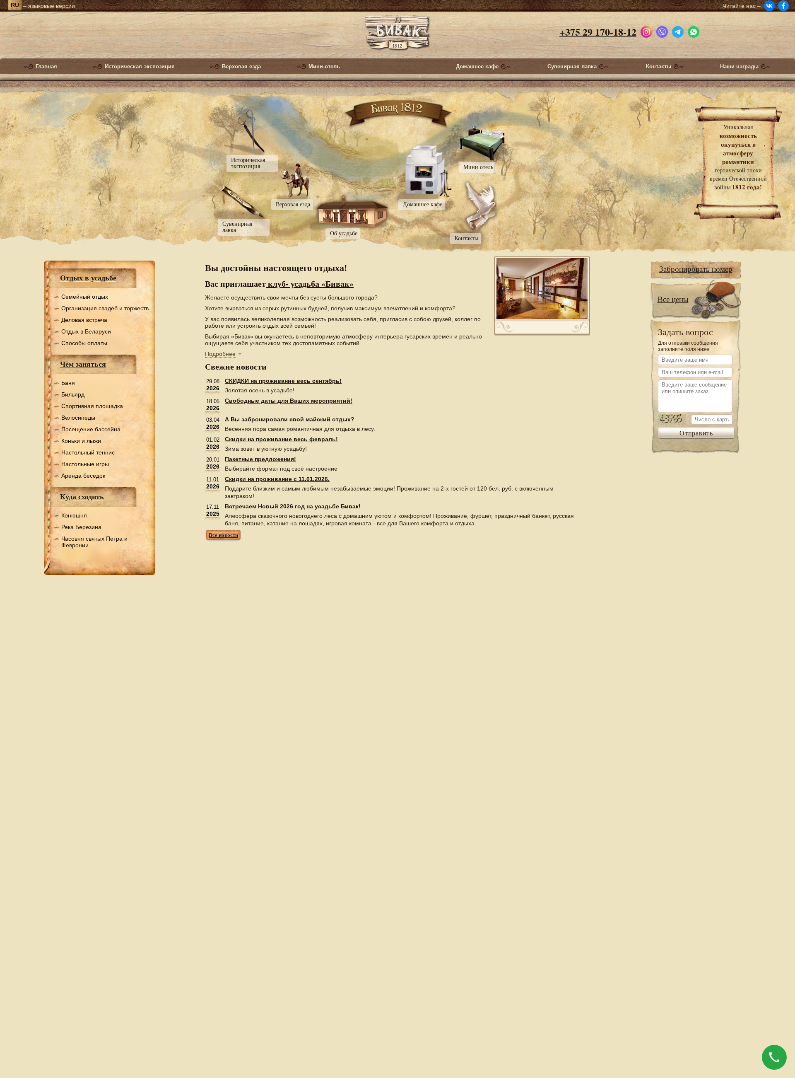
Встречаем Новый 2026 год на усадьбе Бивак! (293, 506)
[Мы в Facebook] (783, 5)
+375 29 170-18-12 (597, 31)
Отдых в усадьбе (88, 277)
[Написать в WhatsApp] (693, 30)
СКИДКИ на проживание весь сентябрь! (283, 380)
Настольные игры (85, 464)
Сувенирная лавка (572, 67)
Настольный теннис (88, 452)
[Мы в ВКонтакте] (769, 5)
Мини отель (478, 167)
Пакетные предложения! (260, 459)
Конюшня (74, 515)
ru (15, 5)
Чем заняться (83, 363)
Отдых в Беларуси (86, 331)
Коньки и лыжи (81, 440)
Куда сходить (82, 496)
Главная (46, 67)
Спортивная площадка (92, 406)
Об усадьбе (343, 233)
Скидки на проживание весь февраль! (281, 439)
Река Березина (81, 527)
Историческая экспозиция (140, 67)
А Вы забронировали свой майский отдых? (289, 419)
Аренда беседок (83, 475)
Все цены (673, 299)
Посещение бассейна (90, 429)
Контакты (658, 67)
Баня (68, 382)
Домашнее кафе (477, 67)
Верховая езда (241, 67)
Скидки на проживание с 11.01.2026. (277, 479)
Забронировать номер (695, 268)
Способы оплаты (84, 343)
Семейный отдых (84, 296)
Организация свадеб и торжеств (105, 308)
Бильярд (72, 394)
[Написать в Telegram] (678, 30)
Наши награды (739, 67)
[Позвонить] (774, 1057)
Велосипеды (78, 417)
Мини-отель (324, 67)
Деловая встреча (84, 320)
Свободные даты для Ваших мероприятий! (288, 400)
